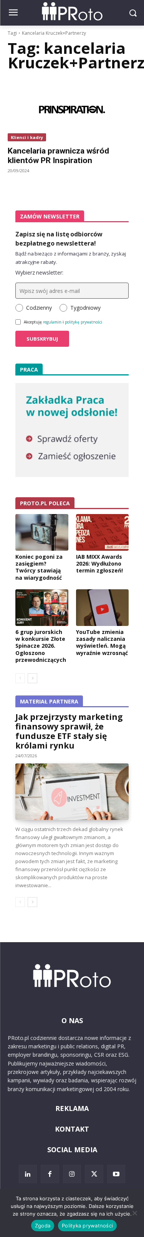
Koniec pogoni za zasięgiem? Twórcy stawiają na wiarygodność (39, 567)
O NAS (72, 1020)
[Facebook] (50, 1174)
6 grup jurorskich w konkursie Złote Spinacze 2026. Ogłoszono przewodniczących (40, 645)
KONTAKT (72, 1129)
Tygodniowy (85, 307)
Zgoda (42, 1225)
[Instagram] (72, 1174)
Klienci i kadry (27, 137)
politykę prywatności (83, 322)
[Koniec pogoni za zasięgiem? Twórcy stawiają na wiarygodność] (41, 532)
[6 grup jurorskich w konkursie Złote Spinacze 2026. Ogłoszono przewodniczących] (41, 607)
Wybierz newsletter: (39, 272)
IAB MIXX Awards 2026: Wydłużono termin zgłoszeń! (99, 563)
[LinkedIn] (28, 1174)
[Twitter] (94, 1174)
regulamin (52, 322)
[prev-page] (20, 678)
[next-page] (32, 678)
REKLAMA (72, 1108)
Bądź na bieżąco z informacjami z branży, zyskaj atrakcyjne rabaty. (70, 257)
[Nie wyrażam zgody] (134, 1213)
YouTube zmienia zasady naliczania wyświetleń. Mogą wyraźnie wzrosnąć (102, 642)
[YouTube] (116, 1174)
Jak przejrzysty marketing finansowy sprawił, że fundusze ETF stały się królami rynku (69, 731)
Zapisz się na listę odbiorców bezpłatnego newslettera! (59, 238)
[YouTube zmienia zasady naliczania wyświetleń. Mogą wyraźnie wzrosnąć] (102, 607)
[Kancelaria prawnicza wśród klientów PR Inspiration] (72, 110)
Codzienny (39, 307)
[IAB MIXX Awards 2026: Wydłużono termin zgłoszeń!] (102, 532)
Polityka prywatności (87, 1225)
